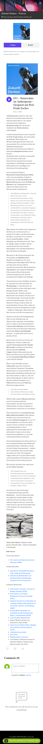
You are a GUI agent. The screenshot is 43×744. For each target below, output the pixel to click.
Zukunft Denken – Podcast (13, 13)
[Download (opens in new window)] (15, 649)
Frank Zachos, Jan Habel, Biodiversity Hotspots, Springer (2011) (21, 596)
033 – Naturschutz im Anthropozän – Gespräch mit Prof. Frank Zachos (23, 103)
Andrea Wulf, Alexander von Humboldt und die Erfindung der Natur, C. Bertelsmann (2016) (21, 613)
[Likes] (7, 649)
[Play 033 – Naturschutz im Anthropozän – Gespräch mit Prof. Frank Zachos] (9, 99)
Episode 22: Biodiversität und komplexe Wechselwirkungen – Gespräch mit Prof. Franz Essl (21, 578)
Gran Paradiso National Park (20, 618)
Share (13, 45)
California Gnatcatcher (18, 632)
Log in (28, 675)
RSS (31, 45)
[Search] (36, 3)
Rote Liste (14, 634)
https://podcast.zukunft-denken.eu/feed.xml (18, 17)
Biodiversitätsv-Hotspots (19, 637)
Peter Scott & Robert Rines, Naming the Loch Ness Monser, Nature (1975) (23, 627)
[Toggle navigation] (40, 3)
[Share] (23, 648)
